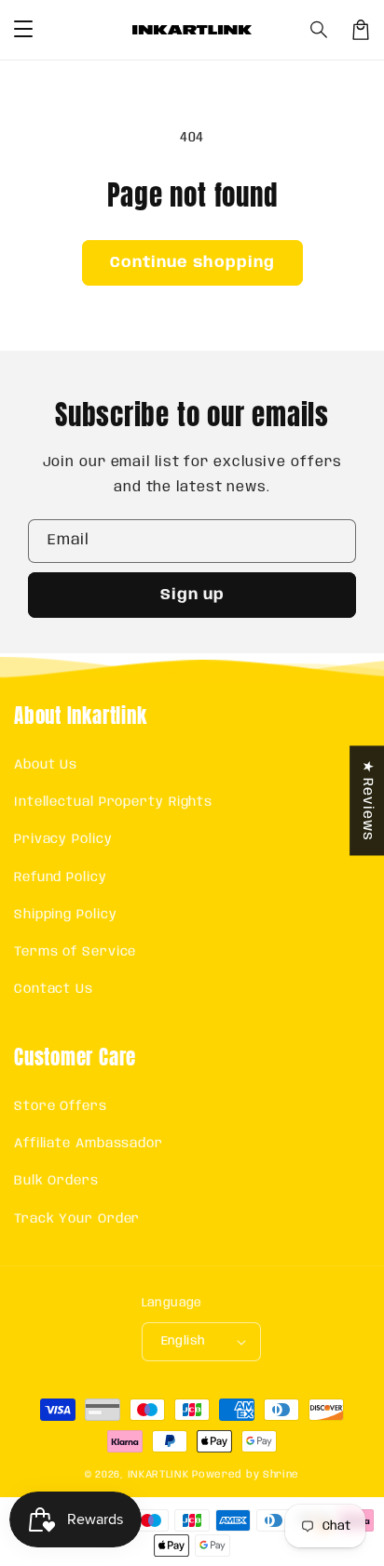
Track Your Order (77, 1218)
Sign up (192, 595)
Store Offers (60, 1106)
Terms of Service (75, 951)
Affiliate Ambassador (88, 1143)
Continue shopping (192, 263)
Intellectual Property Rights (113, 802)
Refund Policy (60, 877)
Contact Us (53, 989)
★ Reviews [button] (367, 800)
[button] (319, 29)
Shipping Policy (65, 914)
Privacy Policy (63, 839)
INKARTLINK (158, 1474)
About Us (45, 764)
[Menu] (23, 29)
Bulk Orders (56, 1180)
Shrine (281, 1474)
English (183, 1341)
